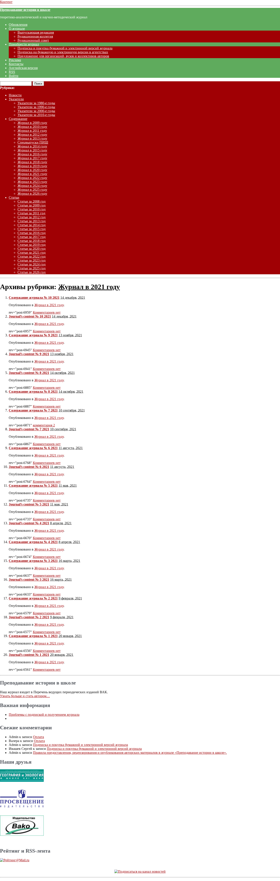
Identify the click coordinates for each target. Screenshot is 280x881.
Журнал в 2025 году (32, 189)
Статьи (14, 197)
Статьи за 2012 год (32, 217)
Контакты (16, 64)
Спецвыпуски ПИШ (33, 142)
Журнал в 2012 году (32, 134)
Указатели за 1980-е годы (36, 103)
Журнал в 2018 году (32, 162)
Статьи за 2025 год (32, 268)
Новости (15, 95)
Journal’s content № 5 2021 (29, 504)
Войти (13, 76)
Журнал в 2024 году (32, 186)
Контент (6, 2)
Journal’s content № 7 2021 (29, 429)
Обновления (18, 24)
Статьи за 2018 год (32, 241)
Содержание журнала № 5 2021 (33, 485)
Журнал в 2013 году (32, 138)
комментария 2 (44, 425)
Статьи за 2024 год (32, 264)
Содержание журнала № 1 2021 (33, 636)
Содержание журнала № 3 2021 (33, 561)
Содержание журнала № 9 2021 (33, 335)
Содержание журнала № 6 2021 (33, 448)
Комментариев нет (47, 312)
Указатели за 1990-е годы (36, 107)
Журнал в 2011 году (32, 130)
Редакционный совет (33, 40)
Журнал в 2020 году (32, 170)
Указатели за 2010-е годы (36, 115)
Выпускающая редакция (36, 32)
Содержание (18, 119)
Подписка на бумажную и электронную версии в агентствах (63, 52)
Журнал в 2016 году (32, 154)
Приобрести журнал (24, 44)
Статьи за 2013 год (32, 221)
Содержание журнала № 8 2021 (33, 391)
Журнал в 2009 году (32, 123)
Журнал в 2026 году (32, 193)
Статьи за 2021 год (32, 252)
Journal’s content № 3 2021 (29, 579)
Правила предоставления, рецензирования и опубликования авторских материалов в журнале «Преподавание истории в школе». (130, 752)
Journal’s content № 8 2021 (29, 373)
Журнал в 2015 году (32, 150)
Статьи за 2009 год (32, 205)
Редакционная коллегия (35, 36)
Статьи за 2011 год (31, 213)
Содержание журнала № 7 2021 (33, 410)
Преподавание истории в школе (25, 10)
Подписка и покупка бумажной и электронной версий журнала (65, 48)
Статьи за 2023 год (32, 260)
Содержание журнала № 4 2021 (33, 542)
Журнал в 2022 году (32, 178)
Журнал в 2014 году (32, 146)
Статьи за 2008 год (32, 201)
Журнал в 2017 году (32, 158)
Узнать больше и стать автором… (25, 696)
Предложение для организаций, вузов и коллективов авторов (63, 56)
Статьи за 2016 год (32, 233)
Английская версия (23, 68)
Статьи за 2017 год (32, 237)
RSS (12, 72)
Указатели (16, 99)
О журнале (17, 28)
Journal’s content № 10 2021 (30, 316)
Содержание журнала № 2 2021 (33, 598)
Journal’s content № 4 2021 (29, 523)
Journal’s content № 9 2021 (29, 354)
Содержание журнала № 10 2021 (34, 297)
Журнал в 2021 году (32, 174)
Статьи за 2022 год (32, 256)
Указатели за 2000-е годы (36, 111)
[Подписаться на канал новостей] (140, 871)
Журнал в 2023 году (32, 182)
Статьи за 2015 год (32, 229)
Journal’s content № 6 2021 (29, 467)
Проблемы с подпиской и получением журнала (44, 714)
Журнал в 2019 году (32, 166)
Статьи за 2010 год (32, 209)
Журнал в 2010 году (32, 127)
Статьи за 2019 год (32, 245)
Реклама (15, 60)
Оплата (38, 737)
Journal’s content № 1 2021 (29, 655)
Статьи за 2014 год (32, 225)
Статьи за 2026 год (32, 272)
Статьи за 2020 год (32, 248)
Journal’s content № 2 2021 (29, 617)
